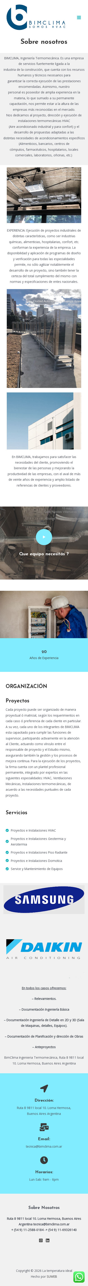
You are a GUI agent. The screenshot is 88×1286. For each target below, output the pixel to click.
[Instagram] (41, 1240)
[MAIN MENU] (79, 17)
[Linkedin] (48, 1240)
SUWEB (52, 1276)
